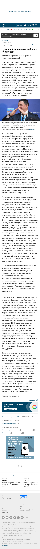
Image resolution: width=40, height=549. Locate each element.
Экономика (5, 40)
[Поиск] (33, 25)
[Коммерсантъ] (3, 25)
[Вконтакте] (7, 517)
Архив (3, 507)
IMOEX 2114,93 (28, 29)
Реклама (4, 511)
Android (22, 505)
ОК (36, 35)
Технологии (17, 433)
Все (14, 475)
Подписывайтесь (10, 409)
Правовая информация (27, 509)
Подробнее (5, 545)
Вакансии (5, 512)
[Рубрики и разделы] (36, 25)
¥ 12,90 (20, 29)
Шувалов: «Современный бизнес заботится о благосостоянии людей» (11, 484)
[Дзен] (10, 517)
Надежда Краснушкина (9, 423)
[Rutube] (18, 517)
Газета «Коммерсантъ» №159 (11, 417)
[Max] (22, 517)
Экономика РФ (27, 430)
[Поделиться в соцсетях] (36, 45)
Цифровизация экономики (10, 430)
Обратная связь (25, 507)
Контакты (5, 509)
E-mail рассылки (25, 511)
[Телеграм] (3, 517)
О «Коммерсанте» (7, 505)
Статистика (5, 433)
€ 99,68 (15, 29)
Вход (29, 25)
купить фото (32, 129)
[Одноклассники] (14, 517)
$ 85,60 (9, 29)
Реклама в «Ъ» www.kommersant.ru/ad (20, 11)
